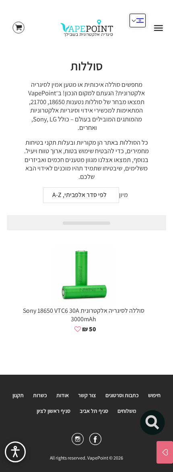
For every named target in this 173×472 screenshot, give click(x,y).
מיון (123, 195)
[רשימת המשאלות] (165, 452)
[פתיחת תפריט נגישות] (15, 451)
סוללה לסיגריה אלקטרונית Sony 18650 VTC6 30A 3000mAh (83, 314)
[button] (77, 329)
